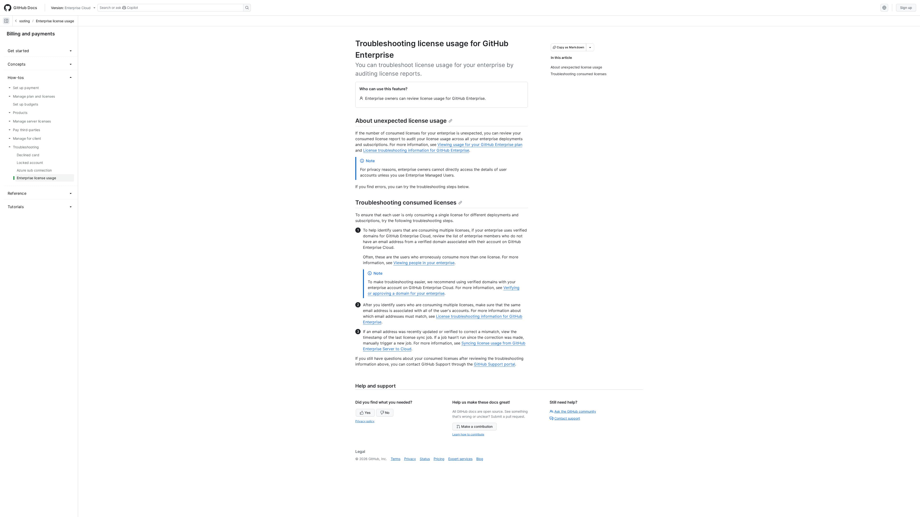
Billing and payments (31, 34)
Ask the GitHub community (575, 411)
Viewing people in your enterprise (423, 262)
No (387, 413)
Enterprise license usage (55, 21)
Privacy (410, 459)
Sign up (906, 8)
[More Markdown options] (590, 47)
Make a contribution (477, 426)
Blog (479, 459)
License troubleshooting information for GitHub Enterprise (416, 150)
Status (425, 459)
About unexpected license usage (401, 120)
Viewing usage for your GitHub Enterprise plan (479, 144)
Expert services (460, 459)
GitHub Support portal (494, 364)
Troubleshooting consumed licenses (405, 202)
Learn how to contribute (468, 434)
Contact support (567, 418)
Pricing (439, 459)
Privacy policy (364, 421)
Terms (395, 459)
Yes (368, 413)
